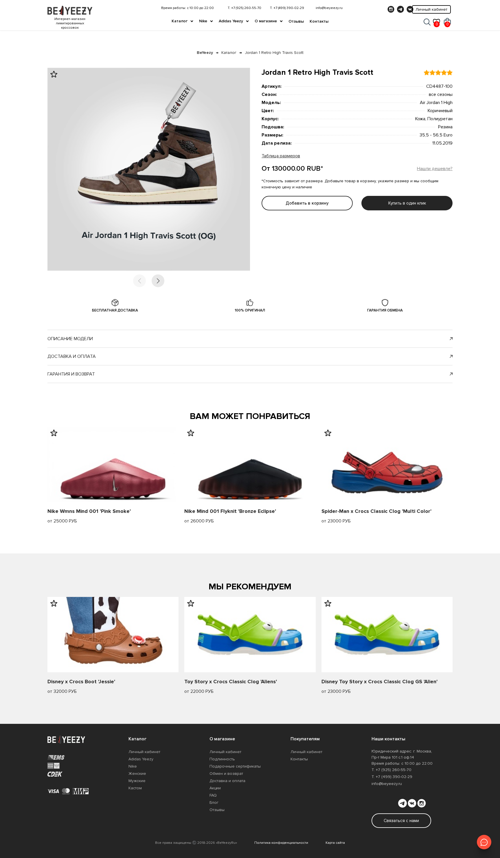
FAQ (213, 795)
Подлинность (222, 759)
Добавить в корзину (307, 203)
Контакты (319, 21)
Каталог (180, 21)
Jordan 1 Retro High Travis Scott (274, 52)
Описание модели (70, 339)
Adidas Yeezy (231, 21)
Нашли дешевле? (435, 169)
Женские (137, 773)
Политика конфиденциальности (281, 843)
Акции (215, 788)
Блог (213, 802)
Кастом (135, 788)
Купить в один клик (407, 203)
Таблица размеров (281, 156)
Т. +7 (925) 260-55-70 (244, 8)
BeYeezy (205, 52)
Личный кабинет (431, 9)
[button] (158, 280)
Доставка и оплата (71, 356)
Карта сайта (335, 843)
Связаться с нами (401, 820)
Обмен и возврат (226, 773)
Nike (203, 21)
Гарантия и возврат (71, 374)
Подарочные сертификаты (235, 766)
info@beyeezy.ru (329, 8)
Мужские (137, 780)
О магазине (266, 21)
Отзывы (296, 21)
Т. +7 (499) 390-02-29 (287, 8)
